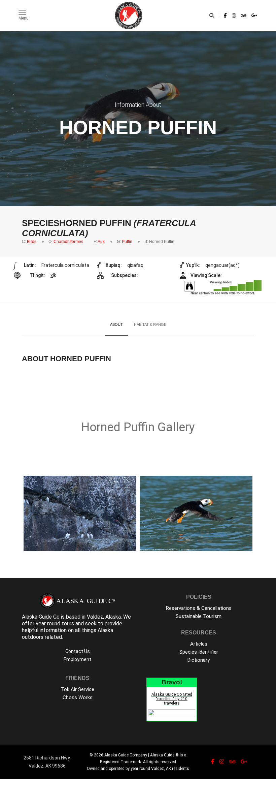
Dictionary (198, 660)
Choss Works (78, 697)
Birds (31, 241)
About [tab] (116, 324)
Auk (101, 241)
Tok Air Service (77, 689)
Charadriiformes (68, 241)
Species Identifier (198, 652)
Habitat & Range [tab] (150, 324)
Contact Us (77, 651)
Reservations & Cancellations (199, 608)
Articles (198, 644)
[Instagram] (234, 15)
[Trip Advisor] (243, 15)
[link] (225, 15)
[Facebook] (225, 15)
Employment (77, 659)
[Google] (253, 15)
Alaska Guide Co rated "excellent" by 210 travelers (171, 699)
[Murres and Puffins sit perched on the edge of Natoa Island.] (80, 513)
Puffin (127, 241)
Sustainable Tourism (198, 616)
